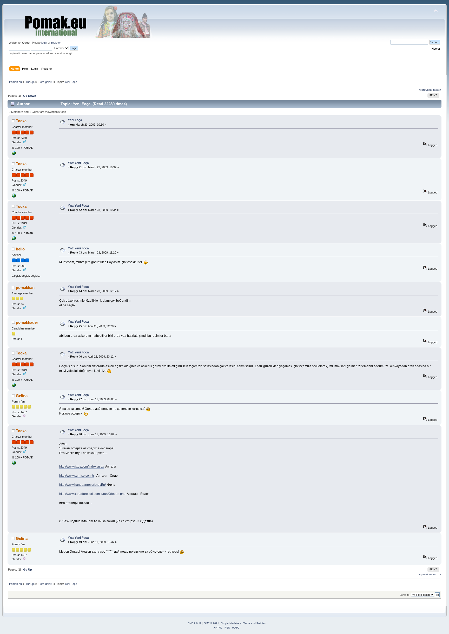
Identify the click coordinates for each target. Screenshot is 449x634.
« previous (425, 89)
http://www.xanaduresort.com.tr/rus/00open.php (92, 494)
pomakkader (27, 322)
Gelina (22, 395)
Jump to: (405, 594)
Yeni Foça (75, 120)
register (56, 42)
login (44, 42)
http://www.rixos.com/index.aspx (81, 466)
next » (437, 89)
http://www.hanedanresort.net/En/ (82, 485)
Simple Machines (231, 623)
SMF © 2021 (211, 623)
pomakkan (25, 287)
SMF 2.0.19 (195, 623)
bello (20, 249)
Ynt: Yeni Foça (78, 163)
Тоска (21, 121)
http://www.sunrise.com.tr (76, 475)
